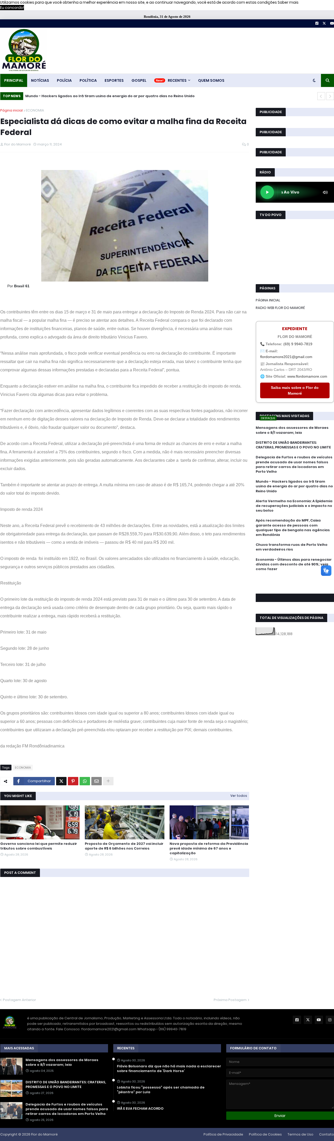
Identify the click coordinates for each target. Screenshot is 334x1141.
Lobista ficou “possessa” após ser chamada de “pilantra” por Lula (161, 1090)
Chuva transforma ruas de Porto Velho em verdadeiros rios (291, 547)
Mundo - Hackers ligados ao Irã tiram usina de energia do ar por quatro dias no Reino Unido (110, 95)
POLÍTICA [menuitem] (88, 80)
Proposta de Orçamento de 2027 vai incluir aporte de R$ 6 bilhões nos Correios (124, 846)
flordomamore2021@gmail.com (286, 357)
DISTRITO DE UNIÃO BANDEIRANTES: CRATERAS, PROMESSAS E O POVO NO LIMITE (293, 445)
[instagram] (295, 585)
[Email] (96, 781)
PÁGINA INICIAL (268, 300)
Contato (326, 1134)
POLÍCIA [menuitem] (64, 80)
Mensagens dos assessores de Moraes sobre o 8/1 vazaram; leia (292, 430)
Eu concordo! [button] (12, 7)
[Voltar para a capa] (23, 50)
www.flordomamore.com (307, 376)
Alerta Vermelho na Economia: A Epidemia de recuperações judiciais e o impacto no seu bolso (294, 506)
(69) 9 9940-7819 (297, 344)
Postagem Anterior (19, 999)
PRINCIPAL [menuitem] (13, 80)
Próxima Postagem (230, 999)
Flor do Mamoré (44, 1134)
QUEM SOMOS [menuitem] (211, 80)
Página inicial (11, 110)
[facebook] (295, 580)
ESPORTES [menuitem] (114, 80)
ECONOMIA (35, 110)
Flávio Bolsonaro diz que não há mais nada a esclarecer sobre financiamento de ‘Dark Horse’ (169, 1068)
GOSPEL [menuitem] (139, 80)
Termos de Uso (300, 1134)
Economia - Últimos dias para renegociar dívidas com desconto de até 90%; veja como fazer (294, 564)
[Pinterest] (73, 781)
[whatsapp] (295, 578)
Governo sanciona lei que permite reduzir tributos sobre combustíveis (38, 846)
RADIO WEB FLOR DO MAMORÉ (280, 307)
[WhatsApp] (85, 781)
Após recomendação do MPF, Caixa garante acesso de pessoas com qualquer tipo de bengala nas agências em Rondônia (293, 527)
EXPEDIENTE (294, 329)
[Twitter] (61, 781)
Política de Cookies (265, 1134)
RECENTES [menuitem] (177, 80)
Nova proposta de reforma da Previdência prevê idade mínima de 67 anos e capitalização (209, 848)
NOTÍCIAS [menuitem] (40, 80)
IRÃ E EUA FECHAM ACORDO (140, 1108)
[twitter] (295, 583)
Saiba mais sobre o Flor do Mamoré (295, 390)
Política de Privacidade (223, 1134)
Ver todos (238, 795)
